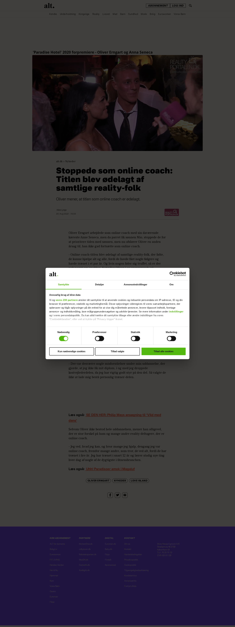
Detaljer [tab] (99, 284)
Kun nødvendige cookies (71, 351)
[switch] (99, 338)
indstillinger (176, 311)
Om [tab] (171, 284)
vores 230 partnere (67, 300)
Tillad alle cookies (163, 351)
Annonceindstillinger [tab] (135, 284)
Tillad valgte (117, 351)
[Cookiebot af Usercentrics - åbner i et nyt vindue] (172, 274)
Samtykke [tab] (63, 284)
